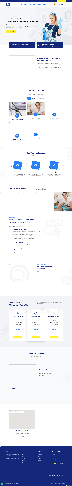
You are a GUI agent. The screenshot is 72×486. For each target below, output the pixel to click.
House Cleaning (17, 139)
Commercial (41, 98)
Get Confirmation (36, 172)
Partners (39, 456)
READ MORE (41, 375)
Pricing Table (40, 454)
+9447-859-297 (56, 456)
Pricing (34, 4)
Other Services (45, 4)
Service (25, 4)
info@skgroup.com (57, 457)
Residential (34, 98)
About (21, 4)
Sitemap (52, 483)
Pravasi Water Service (46, 370)
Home (16, 4)
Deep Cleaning (36, 138)
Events (14, 389)
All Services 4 (40, 458)
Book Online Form (18, 172)
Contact (39, 4)
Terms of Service (57, 483)
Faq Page (39, 460)
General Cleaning (54, 118)
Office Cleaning (36, 118)
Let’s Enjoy (54, 172)
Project (30, 4)
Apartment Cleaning (17, 119)
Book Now (17, 336)
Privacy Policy (63, 483)
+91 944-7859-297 (61, 4)
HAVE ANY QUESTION (59, 463)
